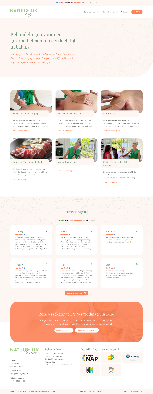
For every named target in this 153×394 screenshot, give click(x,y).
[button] (76, 3)
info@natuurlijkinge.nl (19, 374)
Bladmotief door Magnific (133, 391)
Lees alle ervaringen (75, 293)
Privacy (99, 391)
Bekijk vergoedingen (85, 330)
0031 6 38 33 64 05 (17, 381)
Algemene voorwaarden (86, 391)
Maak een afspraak (63, 330)
